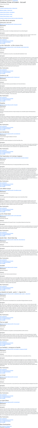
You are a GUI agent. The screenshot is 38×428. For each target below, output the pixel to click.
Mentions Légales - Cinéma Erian (6, 10)
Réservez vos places (3, 24)
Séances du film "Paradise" (13, 104)
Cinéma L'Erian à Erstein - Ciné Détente (7, 12)
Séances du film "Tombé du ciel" (14, 77)
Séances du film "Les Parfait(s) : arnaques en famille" (17, 349)
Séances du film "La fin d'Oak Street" (14, 215)
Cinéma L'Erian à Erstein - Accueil (6, 14)
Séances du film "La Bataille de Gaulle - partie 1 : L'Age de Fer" (19, 293)
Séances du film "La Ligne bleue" (14, 402)
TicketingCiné (15, 0)
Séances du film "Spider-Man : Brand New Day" (16, 239)
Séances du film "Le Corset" (13, 376)
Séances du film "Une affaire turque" (14, 190)
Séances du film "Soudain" (12, 267)
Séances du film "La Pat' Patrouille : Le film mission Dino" (18, 47)
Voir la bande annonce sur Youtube (6, 40)
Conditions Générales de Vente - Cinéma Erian (8, 8)
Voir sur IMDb (2, 43)
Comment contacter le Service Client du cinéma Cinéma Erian (11, 18)
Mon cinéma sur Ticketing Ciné (6, 426)
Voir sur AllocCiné (3, 39)
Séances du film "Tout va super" (14, 323)
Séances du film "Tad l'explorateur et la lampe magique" (18, 157)
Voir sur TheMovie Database (5, 42)
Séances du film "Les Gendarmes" (14, 133)
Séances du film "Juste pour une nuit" (15, 24)
